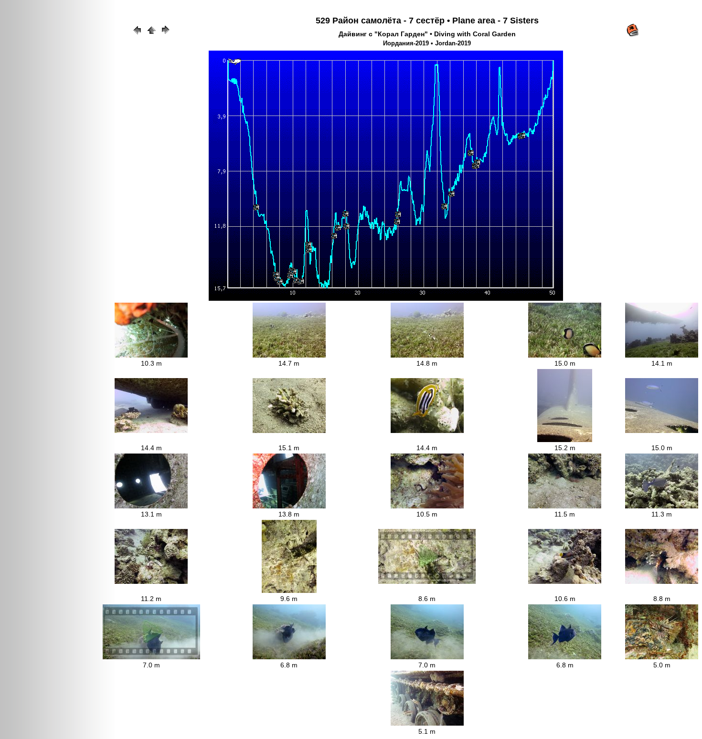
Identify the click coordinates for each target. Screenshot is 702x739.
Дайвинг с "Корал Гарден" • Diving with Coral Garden (427, 34)
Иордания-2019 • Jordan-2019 (427, 43)
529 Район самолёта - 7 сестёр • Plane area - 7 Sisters (427, 20)
